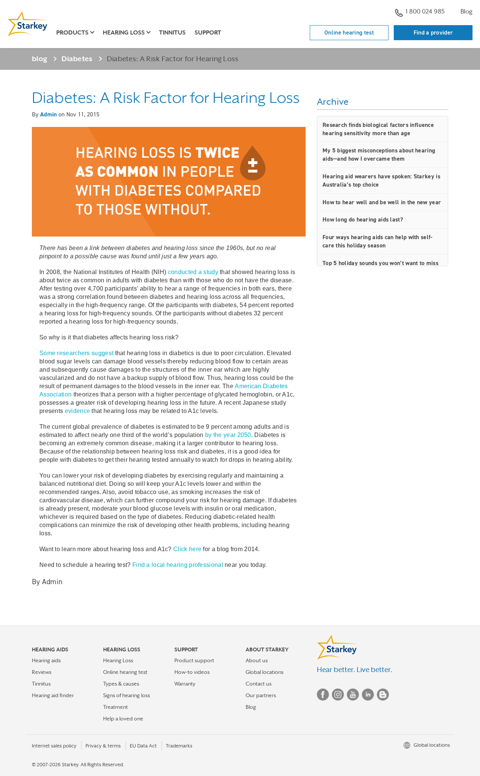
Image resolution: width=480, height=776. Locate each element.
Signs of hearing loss (126, 695)
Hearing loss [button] (124, 32)
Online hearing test (349, 32)
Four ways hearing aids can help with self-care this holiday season (377, 241)
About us (257, 660)
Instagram (338, 695)
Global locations (265, 672)
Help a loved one (123, 719)
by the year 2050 (228, 435)
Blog (466, 11)
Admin (48, 114)
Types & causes (121, 684)
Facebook (323, 695)
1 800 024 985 (425, 11)
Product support (194, 660)
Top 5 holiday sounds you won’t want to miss (380, 263)
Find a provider (433, 32)
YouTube (353, 695)
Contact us (259, 684)
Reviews (41, 672)
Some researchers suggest (76, 353)
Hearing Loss (118, 660)
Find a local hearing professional (177, 565)
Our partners (261, 695)
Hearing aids (46, 660)
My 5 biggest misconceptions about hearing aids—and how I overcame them (378, 154)
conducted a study (193, 272)
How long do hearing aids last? (362, 219)
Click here (187, 549)
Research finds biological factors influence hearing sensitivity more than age (378, 129)
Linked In (368, 695)
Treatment (115, 707)
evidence (77, 411)
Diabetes (77, 58)
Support (208, 32)
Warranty (184, 684)
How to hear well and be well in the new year (381, 202)
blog (39, 58)
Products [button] (72, 32)
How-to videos (192, 672)
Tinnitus (172, 32)
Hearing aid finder (53, 695)
